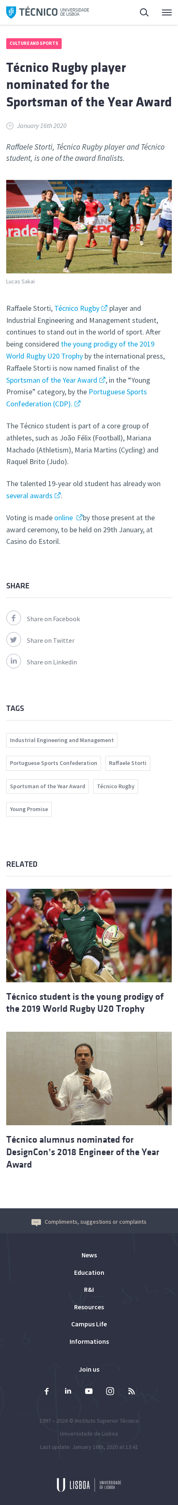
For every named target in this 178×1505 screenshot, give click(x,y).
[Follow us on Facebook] (47, 1392)
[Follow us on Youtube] (89, 1392)
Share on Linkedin (52, 662)
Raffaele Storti (128, 763)
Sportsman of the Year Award (51, 380)
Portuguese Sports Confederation (53, 763)
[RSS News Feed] (131, 1392)
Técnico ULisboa (47, 12)
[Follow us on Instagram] (110, 1392)
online (64, 517)
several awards (29, 495)
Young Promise (29, 809)
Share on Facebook (53, 619)
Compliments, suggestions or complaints (96, 1221)
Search (139, 12)
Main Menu (161, 12)
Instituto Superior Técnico (107, 1420)
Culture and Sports (34, 43)
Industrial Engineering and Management (62, 740)
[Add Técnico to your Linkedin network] (68, 1392)
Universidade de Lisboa (89, 1433)
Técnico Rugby (76, 308)
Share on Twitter (51, 640)
